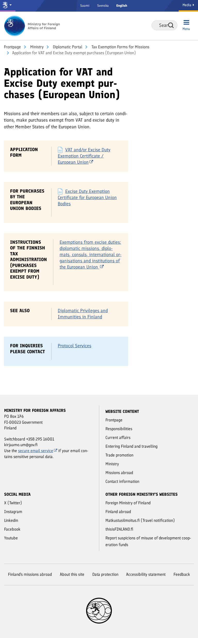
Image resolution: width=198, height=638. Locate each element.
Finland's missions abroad (30, 574)
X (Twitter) (13, 502)
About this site (72, 574)
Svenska (103, 5)
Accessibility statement (146, 574)
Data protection (105, 574)
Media (187, 5)
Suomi (84, 5)
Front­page (12, 46)
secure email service (35, 450)
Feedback (182, 574)
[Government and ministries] (7, 6)
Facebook (12, 529)
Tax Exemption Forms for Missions (119, 46)
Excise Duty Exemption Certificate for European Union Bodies (87, 197)
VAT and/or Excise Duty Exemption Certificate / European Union (84, 156)
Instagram (13, 511)
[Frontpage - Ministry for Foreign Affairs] (32, 26)
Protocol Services (74, 346)
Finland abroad (118, 511)
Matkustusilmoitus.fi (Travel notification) (140, 520)
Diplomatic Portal (67, 46)
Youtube (11, 537)
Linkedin (11, 520)
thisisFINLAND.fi (119, 529)
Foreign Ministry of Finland (128, 502)
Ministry (36, 46)
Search (171, 25)
